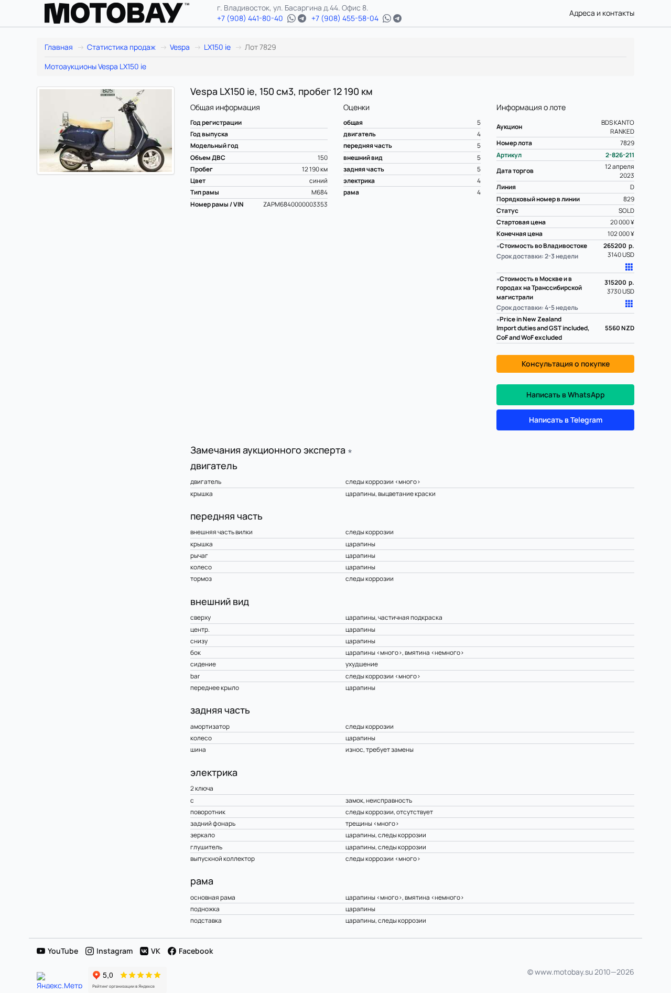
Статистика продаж (121, 47)
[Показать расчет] (629, 267)
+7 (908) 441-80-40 (250, 18)
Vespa (180, 47)
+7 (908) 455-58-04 (344, 18)
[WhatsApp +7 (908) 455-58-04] (387, 18)
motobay (117, 13)
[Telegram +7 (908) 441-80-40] (302, 18)
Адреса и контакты (601, 13)
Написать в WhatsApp (565, 395)
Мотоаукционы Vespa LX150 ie (95, 66)
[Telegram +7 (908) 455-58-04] (397, 18)
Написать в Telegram (565, 420)
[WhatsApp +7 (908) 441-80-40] (291, 18)
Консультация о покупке (566, 364)
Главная (59, 47)
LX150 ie (217, 47)
